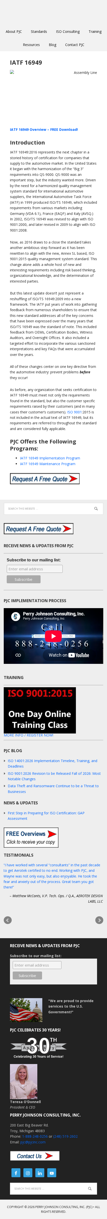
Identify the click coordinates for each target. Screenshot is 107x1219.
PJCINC (53, 12)
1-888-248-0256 (35, 1136)
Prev (8, 920)
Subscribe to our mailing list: (34, 560)
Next (99, 920)
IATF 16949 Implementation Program (50, 458)
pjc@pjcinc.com (33, 1142)
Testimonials (18, 855)
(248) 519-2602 (65, 1136)
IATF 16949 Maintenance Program (47, 463)
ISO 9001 (74, 412)
